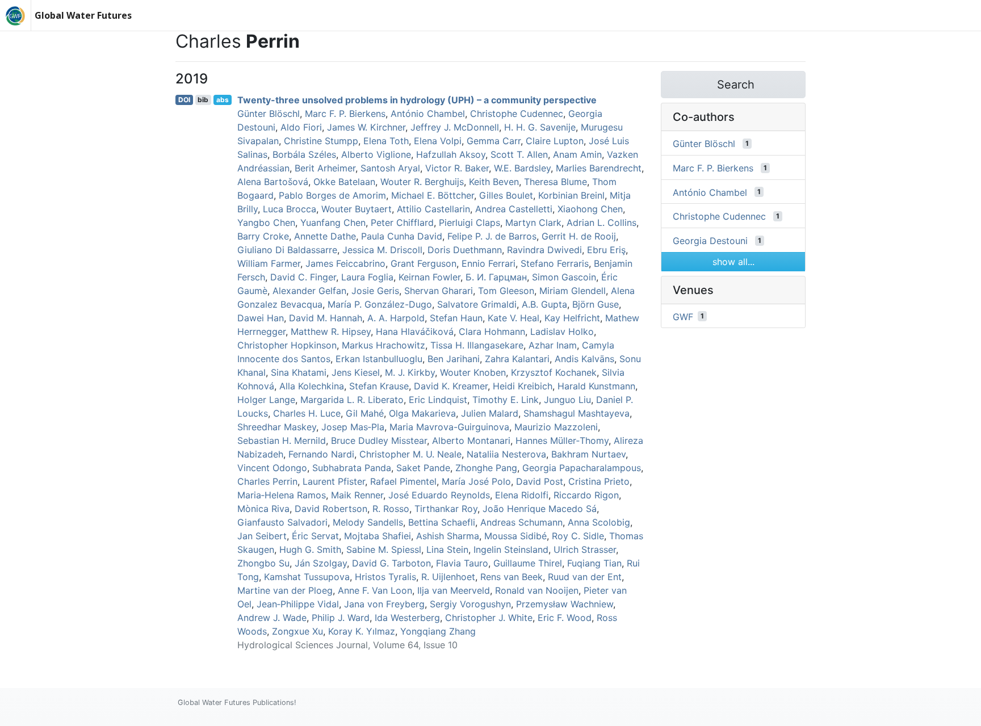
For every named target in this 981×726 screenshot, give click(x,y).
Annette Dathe (325, 236)
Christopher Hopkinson (287, 345)
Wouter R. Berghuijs (422, 181)
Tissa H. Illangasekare (476, 345)
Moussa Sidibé (515, 536)
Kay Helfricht (572, 318)
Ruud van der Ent (585, 576)
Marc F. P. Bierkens (345, 113)
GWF (683, 316)
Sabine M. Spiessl (383, 549)
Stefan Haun (456, 318)
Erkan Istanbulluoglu (379, 358)
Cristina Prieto (599, 481)
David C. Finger (303, 277)
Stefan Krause (379, 386)
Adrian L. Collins (601, 222)
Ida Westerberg (407, 617)
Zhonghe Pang (486, 467)
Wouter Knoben (473, 372)
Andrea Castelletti (513, 209)
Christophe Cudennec (516, 113)
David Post (539, 481)
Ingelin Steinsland (510, 549)
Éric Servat (315, 536)
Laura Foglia (367, 277)
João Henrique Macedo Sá (540, 508)
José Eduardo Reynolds (439, 495)
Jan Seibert (262, 536)
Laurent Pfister (334, 481)
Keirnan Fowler (429, 277)
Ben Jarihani (453, 358)
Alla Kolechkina (311, 386)
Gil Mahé (365, 413)
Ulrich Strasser (585, 549)
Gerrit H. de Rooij (579, 236)
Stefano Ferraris (555, 263)
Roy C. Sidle (578, 536)
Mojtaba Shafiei (377, 536)
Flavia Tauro (462, 563)
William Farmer (268, 263)
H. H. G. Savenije (540, 127)
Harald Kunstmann (596, 386)
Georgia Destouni (710, 240)
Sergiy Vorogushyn (470, 604)
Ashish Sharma (447, 536)
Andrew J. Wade (272, 617)
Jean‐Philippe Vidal (298, 604)
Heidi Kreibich (522, 386)
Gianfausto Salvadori (282, 522)
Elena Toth (386, 140)
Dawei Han (260, 318)
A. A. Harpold (396, 318)
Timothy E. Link (505, 399)
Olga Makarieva (422, 413)
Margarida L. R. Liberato (352, 399)
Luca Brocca (289, 209)
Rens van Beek (511, 576)
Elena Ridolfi (521, 495)
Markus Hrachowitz (383, 345)
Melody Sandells (368, 522)
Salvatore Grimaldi (477, 304)
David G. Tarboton (391, 563)
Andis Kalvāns (584, 358)
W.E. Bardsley (522, 168)
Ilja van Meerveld (453, 590)
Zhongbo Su (263, 563)
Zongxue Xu (297, 631)
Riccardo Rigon (586, 495)
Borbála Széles (304, 154)
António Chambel (428, 113)
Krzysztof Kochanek (554, 372)
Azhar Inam (553, 345)
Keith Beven (494, 181)
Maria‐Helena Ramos (281, 495)
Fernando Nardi (321, 454)
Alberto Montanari (471, 440)
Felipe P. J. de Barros (491, 236)
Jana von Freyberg (384, 604)
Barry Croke (263, 236)
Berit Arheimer (325, 168)
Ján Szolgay (321, 563)
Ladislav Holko (562, 331)
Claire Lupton (555, 140)
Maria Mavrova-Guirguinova (449, 427)
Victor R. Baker (457, 168)
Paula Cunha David (401, 236)
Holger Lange (266, 399)
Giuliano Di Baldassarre (287, 249)
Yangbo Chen (266, 222)
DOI (184, 99)
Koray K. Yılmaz (361, 631)
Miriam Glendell (572, 290)
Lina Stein (447, 549)
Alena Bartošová (272, 181)
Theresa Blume (555, 181)
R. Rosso (390, 508)
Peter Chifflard (402, 222)
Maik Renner (357, 495)
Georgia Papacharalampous (581, 467)
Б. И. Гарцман (496, 277)
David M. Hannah (325, 318)
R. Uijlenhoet (448, 576)
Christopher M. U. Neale (410, 454)
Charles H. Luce (307, 413)
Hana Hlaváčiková (415, 331)
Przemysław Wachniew (564, 604)
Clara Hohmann (492, 331)
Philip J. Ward (341, 617)
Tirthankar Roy (445, 508)
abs (222, 99)
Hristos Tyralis (385, 576)
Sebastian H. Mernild (281, 440)
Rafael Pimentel (403, 481)
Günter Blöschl (268, 113)
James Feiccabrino (345, 263)
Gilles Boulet (506, 195)
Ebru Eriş (606, 249)
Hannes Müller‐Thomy (562, 440)
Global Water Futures (83, 15)
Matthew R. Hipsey (331, 331)
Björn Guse (595, 304)
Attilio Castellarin (433, 209)
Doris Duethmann (464, 249)
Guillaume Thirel (527, 563)
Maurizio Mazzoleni (556, 427)
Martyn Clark (533, 222)
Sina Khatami (298, 372)
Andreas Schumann (521, 522)
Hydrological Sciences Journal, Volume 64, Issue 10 (347, 645)
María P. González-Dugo (380, 304)
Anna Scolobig (599, 522)
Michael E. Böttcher (432, 195)
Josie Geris (375, 290)
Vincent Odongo (272, 467)
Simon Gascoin (564, 277)
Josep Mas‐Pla (352, 427)
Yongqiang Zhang (438, 631)
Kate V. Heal (513, 318)
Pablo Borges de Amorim (332, 195)
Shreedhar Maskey (276, 427)
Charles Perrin (267, 481)
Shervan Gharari (438, 290)
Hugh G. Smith (310, 549)
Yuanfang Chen (333, 222)
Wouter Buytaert (356, 209)
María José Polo (476, 481)
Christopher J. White (489, 617)
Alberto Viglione (376, 154)
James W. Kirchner (366, 127)
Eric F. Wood (565, 617)
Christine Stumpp (321, 140)
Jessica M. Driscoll (382, 249)
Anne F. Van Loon (375, 590)
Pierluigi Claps (469, 222)
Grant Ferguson (423, 263)
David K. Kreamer (451, 386)
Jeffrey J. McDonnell (454, 127)
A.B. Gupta (544, 304)
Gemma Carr (494, 140)
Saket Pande (423, 467)
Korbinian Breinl (571, 195)
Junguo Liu (567, 399)
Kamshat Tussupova (307, 576)
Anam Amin (577, 154)
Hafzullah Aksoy (450, 154)
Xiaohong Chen (590, 209)
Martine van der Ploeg (285, 590)
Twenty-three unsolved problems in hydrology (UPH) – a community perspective (417, 100)
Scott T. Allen (519, 154)
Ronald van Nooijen (536, 590)
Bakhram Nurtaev (588, 454)
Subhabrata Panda (351, 467)
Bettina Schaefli (441, 522)
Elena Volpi (438, 140)
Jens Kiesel (356, 372)
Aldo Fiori (301, 127)
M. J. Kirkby (410, 372)
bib (203, 99)
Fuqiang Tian (594, 563)
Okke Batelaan (344, 181)
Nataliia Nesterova (506, 454)
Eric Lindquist (438, 399)
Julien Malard (489, 413)
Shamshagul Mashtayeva (576, 413)
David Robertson (331, 508)
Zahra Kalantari (517, 358)
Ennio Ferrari (488, 263)
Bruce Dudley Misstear (379, 440)
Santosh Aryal (390, 168)
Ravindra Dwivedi (544, 249)
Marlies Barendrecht (599, 168)
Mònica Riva (263, 508)
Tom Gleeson (506, 290)
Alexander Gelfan (309, 290)
